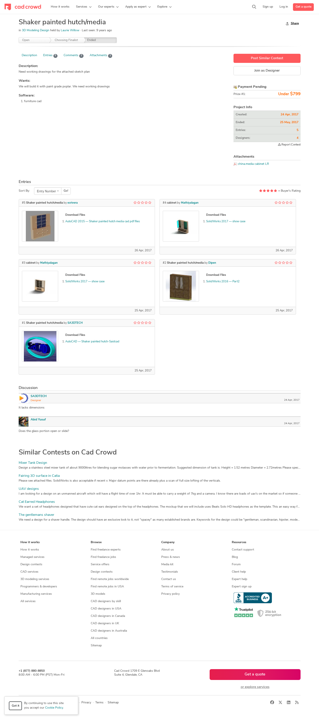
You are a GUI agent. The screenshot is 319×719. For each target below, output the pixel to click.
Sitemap (96, 645)
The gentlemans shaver (36, 515)
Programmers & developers (38, 586)
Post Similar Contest (267, 58)
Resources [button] (239, 542)
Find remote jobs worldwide (110, 579)
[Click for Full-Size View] (40, 226)
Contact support (243, 549)
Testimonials (169, 572)
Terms (99, 702)
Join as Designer (267, 70)
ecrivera (72, 202)
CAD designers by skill (106, 601)
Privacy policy (170, 594)
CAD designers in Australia (109, 630)
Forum (236, 564)
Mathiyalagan (49, 262)
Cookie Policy (54, 707)
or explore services (255, 687)
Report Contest (291, 144)
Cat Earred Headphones (37, 502)
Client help (239, 572)
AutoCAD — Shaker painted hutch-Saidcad (92, 341)
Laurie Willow (70, 30)
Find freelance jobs (103, 557)
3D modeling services (34, 579)
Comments (73, 55)
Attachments (100, 55)
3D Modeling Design (35, 30)
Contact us (168, 579)
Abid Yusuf (38, 419)
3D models (98, 594)
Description (29, 55)
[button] (84, 7)
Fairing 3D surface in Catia (39, 476)
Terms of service (172, 586)
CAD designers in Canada (108, 616)
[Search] (254, 7)
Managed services (32, 557)
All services (28, 601)
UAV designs (29, 489)
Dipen (212, 262)
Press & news (170, 557)
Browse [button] (96, 542)
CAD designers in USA (106, 608)
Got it (15, 706)
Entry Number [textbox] (46, 191)
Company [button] (167, 542)
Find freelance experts (106, 549)
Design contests (31, 564)
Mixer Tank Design (33, 463)
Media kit (167, 564)
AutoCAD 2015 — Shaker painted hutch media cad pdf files (102, 221)
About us (167, 549)
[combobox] (47, 191)
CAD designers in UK (105, 623)
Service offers (100, 564)
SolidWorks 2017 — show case (85, 281)
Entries (49, 55)
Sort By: (24, 191)
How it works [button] (30, 542)
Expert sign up (242, 586)
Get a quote (303, 6)
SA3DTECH (75, 323)
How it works (29, 549)
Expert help (239, 579)
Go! (66, 191)
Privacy (86, 702)
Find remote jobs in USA (107, 586)
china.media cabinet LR (253, 164)
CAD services (29, 572)
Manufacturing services (36, 594)
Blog (235, 557)
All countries (99, 638)
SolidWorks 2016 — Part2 (223, 281)
